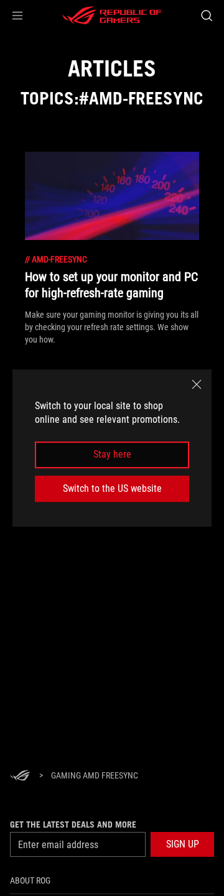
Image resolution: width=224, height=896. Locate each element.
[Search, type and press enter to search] (206, 15)
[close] (196, 384)
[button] (17, 15)
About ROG (30, 880)
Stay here (112, 455)
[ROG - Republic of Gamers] (112, 15)
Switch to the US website (112, 488)
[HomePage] (20, 776)
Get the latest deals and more (73, 824)
